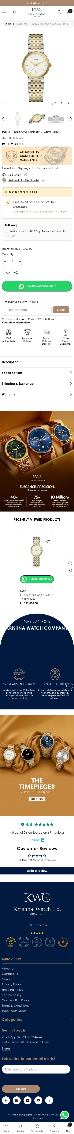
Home (8, 23)
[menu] (4, 12)
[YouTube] (38, 1100)
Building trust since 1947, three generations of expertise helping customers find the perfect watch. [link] (19, 694)
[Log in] (59, 12)
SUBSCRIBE (21, 1089)
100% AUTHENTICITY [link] (55, 684)
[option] (37, 68)
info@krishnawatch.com (32, 1042)
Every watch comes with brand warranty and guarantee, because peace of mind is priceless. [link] (55, 694)
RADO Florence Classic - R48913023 (36, 597)
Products (21, 23)
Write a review (37, 871)
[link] (8, 273)
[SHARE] (15, 272)
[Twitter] (49, 1100)
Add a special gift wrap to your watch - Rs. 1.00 (38, 233)
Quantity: (8, 254)
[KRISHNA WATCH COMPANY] (37, 765)
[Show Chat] (65, 1115)
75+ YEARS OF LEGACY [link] (18, 684)
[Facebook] (6, 1100)
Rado (23, 591)
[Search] (15, 12)
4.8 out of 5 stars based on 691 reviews (37, 832)
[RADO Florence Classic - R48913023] (37, 551)
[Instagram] (17, 1100)
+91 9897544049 (31, 1037)
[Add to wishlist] (48, 542)
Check (61, 309)
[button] (61, 103)
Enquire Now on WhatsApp (41, 286)
